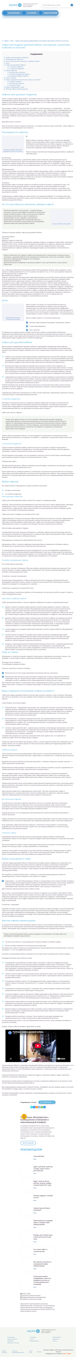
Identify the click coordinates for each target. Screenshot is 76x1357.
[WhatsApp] (42, 1107)
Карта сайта (26, 1293)
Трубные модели (15, 81)
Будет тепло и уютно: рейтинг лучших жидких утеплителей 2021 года (42, 1183)
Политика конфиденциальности (18, 1351)
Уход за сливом (11, 78)
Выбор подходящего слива (15, 87)
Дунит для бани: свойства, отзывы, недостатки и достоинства (43, 1168)
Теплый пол (10, 1341)
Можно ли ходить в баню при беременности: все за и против (13, 150)
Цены (8, 63)
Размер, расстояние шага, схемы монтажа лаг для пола (43, 1237)
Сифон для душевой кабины (16, 65)
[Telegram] (39, 1107)
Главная (6, 41)
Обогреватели (57, 1337)
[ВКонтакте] (34, 1107)
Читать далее (28, 1143)
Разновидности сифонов (14, 59)
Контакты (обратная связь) (31, 1295)
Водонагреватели (12, 1339)
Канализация (13, 13)
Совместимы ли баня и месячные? (41, 1209)
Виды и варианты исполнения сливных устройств (23, 80)
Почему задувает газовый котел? (43, 1196)
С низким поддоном (16, 67)
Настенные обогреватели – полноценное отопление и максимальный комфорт (34, 1119)
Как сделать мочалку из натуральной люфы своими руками (42, 1264)
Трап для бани (38, 1156)
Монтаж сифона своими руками (17, 89)
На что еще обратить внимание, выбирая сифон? (23, 61)
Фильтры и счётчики (13, 1342)
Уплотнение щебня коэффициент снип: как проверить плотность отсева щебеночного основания (42, 1280)
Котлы (31, 1339)
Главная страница (4, 1351)
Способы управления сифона (19, 74)
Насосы (55, 1341)
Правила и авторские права (31, 1299)
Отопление (31, 13)
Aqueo (15, 5)
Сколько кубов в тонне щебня (61, 224)
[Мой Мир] (44, 1107)
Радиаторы (56, 1339)
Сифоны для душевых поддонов (17, 57)
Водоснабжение (50, 13)
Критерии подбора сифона (18, 76)
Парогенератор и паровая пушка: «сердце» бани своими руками (43, 1222)
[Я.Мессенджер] (31, 1107)
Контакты (39, 1351)
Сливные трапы (14, 85)
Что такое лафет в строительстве (40, 1250)
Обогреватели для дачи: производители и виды (13, 318)
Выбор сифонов (11, 70)
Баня (11, 41)
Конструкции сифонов (17, 72)
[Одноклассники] (37, 1107)
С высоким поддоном (16, 68)
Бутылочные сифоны (16, 83)
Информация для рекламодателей (34, 1297)
